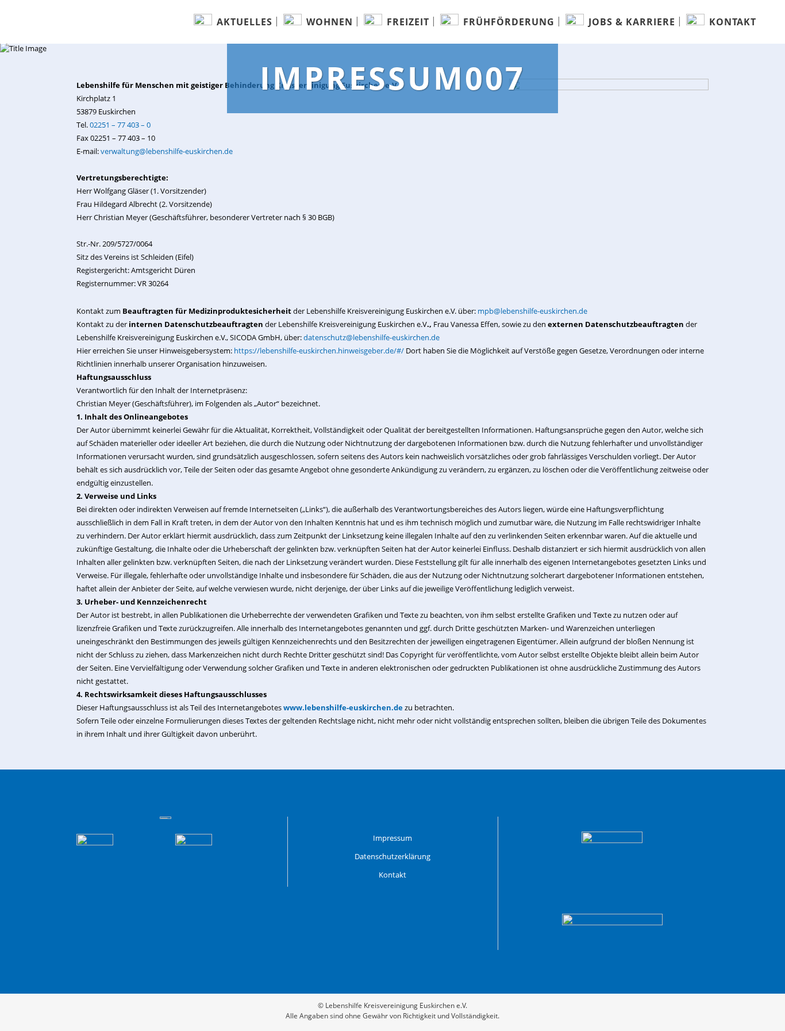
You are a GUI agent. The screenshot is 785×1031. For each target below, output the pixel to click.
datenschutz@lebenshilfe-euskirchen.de (371, 337)
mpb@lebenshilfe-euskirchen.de (532, 311)
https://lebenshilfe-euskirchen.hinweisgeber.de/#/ (319, 350)
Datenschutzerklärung (392, 856)
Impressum (392, 838)
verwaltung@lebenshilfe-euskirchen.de (167, 151)
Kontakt (392, 875)
